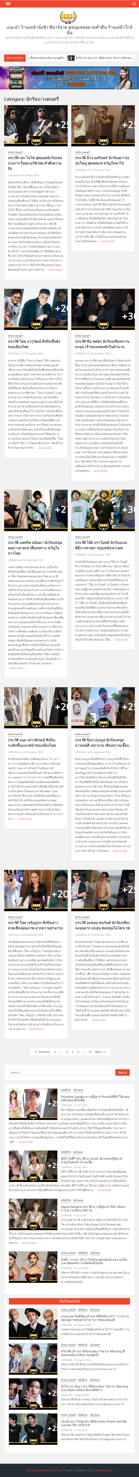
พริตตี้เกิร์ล (66, 1090)
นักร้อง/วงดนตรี (15, 152)
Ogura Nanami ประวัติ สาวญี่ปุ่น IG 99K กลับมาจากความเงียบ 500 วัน (93, 1208)
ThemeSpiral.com (102, 1470)
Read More (56, 269)
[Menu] (7, 3)
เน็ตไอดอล (78, 1090)
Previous (44, 1051)
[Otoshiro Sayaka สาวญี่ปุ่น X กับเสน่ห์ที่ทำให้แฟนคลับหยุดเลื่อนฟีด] (33, 1104)
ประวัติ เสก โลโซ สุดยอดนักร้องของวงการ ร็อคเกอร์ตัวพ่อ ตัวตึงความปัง (35, 163)
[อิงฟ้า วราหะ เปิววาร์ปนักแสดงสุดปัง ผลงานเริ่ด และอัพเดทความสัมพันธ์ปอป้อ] (33, 1266)
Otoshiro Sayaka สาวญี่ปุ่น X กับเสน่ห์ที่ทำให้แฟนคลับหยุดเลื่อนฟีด (95, 1098)
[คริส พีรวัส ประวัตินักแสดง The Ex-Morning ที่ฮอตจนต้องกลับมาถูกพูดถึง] (33, 1358)
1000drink (13, 175)
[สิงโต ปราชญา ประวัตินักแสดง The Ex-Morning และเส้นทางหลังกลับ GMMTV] (36, 57)
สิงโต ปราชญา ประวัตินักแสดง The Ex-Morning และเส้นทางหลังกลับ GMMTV (86, 57)
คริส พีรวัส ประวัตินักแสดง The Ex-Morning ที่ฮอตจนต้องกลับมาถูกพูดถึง (93, 1353)
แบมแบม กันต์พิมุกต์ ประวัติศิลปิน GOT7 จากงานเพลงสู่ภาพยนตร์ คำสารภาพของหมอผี (95, 1318)
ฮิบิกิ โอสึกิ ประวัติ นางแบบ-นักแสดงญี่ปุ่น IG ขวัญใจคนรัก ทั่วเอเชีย (91, 1160)
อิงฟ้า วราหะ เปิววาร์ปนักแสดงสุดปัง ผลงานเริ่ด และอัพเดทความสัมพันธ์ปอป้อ (94, 1261)
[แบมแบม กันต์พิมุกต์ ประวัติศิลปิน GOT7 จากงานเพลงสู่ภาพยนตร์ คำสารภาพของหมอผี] (33, 1323)
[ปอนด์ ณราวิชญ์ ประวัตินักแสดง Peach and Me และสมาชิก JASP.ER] (33, 1428)
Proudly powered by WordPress (44, 1470)
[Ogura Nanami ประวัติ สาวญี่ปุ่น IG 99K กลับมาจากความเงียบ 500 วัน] (33, 1214)
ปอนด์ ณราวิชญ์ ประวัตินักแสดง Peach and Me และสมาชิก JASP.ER (94, 1423)
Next (98, 1051)
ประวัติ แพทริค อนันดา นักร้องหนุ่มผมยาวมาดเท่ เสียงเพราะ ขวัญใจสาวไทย (35, 547)
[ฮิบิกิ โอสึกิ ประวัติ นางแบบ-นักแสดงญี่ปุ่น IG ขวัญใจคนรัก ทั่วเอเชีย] (33, 1165)
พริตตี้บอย (82, 1309)
